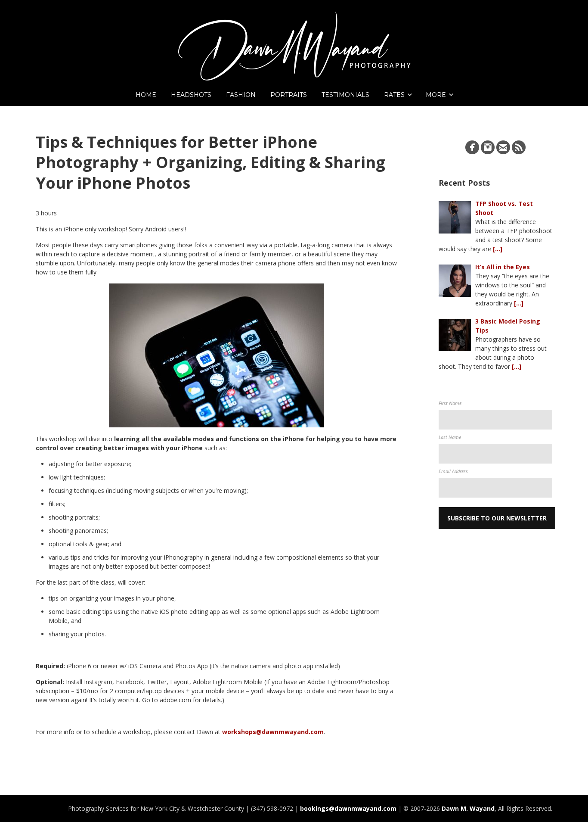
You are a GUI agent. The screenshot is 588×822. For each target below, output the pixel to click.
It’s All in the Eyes (502, 267)
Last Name (450, 437)
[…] (497, 249)
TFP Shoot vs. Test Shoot (504, 208)
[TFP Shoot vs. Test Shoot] (455, 217)
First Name (450, 403)
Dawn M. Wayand (468, 808)
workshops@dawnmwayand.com (273, 732)
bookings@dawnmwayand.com (348, 808)
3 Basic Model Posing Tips (507, 325)
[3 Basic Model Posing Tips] (455, 335)
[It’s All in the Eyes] (455, 281)
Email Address (453, 471)
